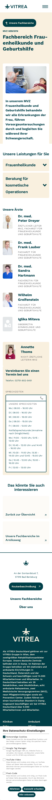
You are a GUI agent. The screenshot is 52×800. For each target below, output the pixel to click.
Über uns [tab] (26, 607)
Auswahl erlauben (34, 789)
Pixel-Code (26, 777)
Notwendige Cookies (26, 740)
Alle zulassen (26, 794)
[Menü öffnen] (45, 6)
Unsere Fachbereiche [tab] (26, 599)
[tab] (26, 165)
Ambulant (34, 721)
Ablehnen (15, 789)
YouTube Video (27, 764)
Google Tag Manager (25, 751)
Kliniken (8, 721)
